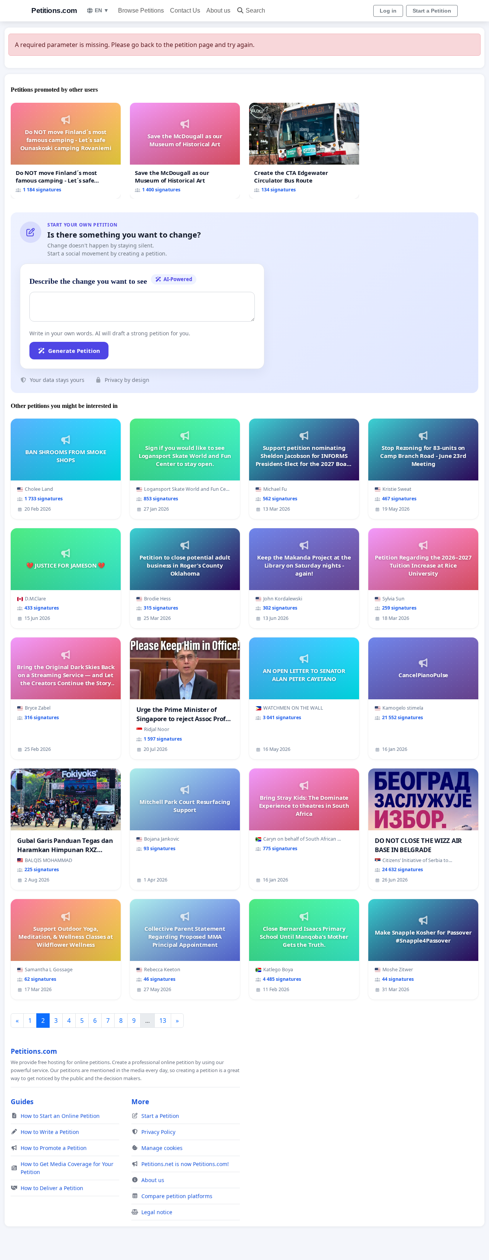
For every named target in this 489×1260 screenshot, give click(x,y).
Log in (388, 11)
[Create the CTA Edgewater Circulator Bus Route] (304, 151)
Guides (22, 1101)
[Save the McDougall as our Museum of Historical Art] (185, 151)
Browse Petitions (141, 10)
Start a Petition (432, 11)
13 (162, 1020)
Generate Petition (74, 350)
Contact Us (185, 10)
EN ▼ (102, 10)
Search (255, 10)
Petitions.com (54, 10)
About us (218, 10)
